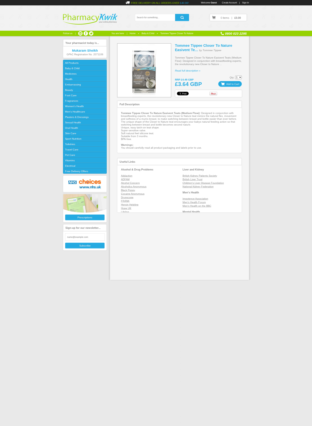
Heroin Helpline (129, 204)
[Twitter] (91, 33)
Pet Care (70, 154)
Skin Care (70, 133)
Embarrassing (73, 84)
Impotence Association (195, 198)
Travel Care (71, 149)
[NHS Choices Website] (84, 184)
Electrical (70, 165)
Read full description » (187, 70)
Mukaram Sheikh (85, 50)
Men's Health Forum (194, 202)
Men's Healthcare (75, 111)
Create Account (229, 2)
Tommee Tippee (212, 50)
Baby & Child (148, 33)
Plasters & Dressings (77, 117)
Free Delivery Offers (76, 171)
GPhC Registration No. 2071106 (85, 54)
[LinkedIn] (80, 33)
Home (133, 33)
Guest (214, 2)
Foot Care (71, 95)
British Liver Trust (192, 179)
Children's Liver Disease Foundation (203, 182)
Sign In (245, 2)
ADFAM (125, 179)
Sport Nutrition (73, 138)
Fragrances (71, 100)
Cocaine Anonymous (132, 193)
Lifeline (125, 211)
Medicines (71, 73)
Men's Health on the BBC (197, 205)
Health (68, 79)
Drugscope (127, 197)
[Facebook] (86, 33)
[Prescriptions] (84, 208)
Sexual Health (73, 122)
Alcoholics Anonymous (133, 186)
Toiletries (70, 144)
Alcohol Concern (130, 182)
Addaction (126, 175)
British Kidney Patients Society (200, 175)
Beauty (69, 89)
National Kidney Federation (198, 186)
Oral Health (71, 127)
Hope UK (126, 208)
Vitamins (70, 160)
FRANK (125, 201)
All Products (72, 62)
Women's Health (74, 106)
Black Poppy (128, 190)
